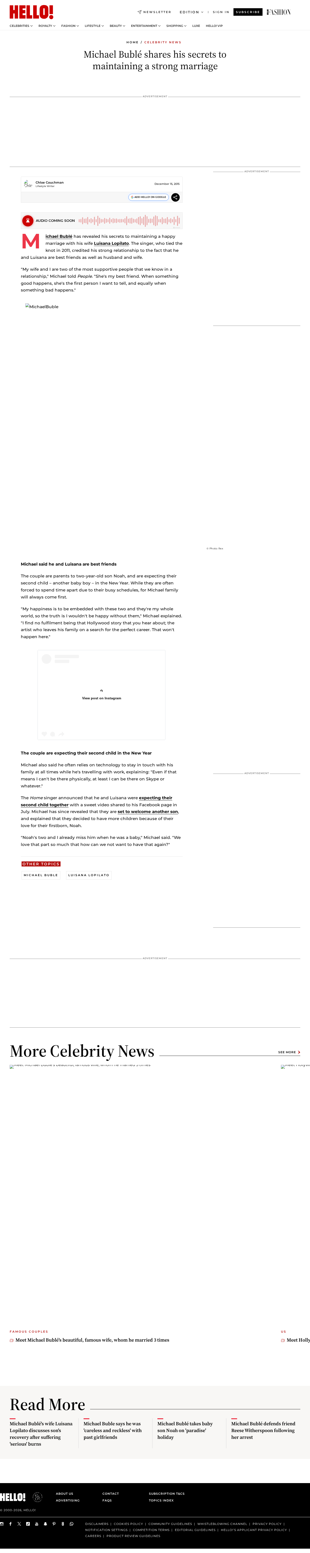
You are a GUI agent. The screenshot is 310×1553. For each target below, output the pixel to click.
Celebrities (19, 26)
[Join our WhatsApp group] (72, 1524)
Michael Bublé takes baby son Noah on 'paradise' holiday (185, 1430)
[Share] (175, 198)
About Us (64, 1493)
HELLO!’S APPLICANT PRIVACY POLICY (254, 1529)
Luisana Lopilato (111, 243)
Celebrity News (163, 42)
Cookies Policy (128, 1524)
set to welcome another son (148, 811)
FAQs (107, 1500)
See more (287, 1052)
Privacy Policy (267, 1524)
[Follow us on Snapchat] (45, 1524)
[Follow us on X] (19, 1524)
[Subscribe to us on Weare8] (63, 1524)
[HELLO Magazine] (31, 12)
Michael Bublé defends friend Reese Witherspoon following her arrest (263, 1430)
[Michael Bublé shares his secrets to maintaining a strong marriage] (279, 12)
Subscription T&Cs (165, 1493)
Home (132, 42)
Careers (93, 1536)
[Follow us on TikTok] (28, 1524)
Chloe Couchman (50, 182)
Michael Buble (41, 875)
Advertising (68, 1500)
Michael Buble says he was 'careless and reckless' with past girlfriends (113, 1430)
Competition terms (151, 1529)
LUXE (196, 26)
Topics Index (161, 1500)
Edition (189, 12)
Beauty (116, 26)
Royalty (45, 26)
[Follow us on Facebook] (11, 1524)
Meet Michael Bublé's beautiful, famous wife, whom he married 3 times (92, 1339)
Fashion (68, 26)
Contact (110, 1493)
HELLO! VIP (214, 26)
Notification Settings (106, 1529)
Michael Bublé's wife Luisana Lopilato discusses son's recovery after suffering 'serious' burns (41, 1433)
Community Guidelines (170, 1524)
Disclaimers (96, 1524)
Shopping (174, 26)
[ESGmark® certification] (34, 1497)
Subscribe (248, 12)
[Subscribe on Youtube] (37, 1524)
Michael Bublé (59, 236)
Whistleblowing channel (222, 1524)
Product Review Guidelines (133, 1536)
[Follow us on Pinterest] (54, 1524)
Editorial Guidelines (195, 1529)
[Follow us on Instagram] (2, 1524)
